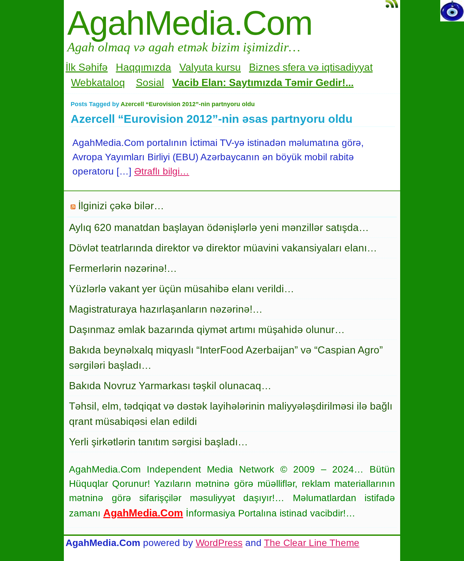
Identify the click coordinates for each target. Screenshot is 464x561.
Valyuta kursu (210, 67)
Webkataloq (98, 82)
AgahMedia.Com (189, 23)
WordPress (219, 543)
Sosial (150, 82)
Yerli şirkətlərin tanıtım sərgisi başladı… (158, 441)
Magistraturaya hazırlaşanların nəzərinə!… (166, 309)
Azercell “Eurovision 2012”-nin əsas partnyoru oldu (212, 118)
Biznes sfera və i (286, 67)
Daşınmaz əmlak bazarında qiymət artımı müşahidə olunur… (207, 329)
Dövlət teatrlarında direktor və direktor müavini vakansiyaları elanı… (223, 247)
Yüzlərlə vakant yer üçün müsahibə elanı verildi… (181, 288)
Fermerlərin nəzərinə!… (123, 268)
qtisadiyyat (348, 67)
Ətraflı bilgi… (161, 171)
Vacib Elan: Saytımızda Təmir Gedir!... (263, 82)
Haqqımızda (143, 67)
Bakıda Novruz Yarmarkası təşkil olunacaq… (170, 385)
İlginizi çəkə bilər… (121, 205)
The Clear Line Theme (311, 543)
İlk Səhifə (87, 67)
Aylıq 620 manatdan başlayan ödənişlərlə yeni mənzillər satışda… (219, 227)
